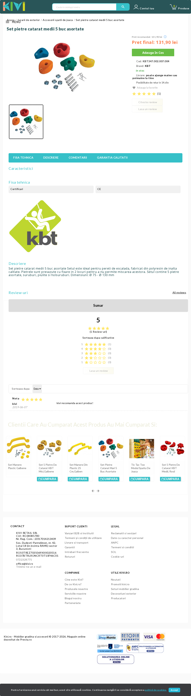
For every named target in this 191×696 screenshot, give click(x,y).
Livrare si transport (77, 542)
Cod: (139, 61)
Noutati (116, 579)
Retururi (70, 556)
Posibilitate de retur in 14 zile (152, 82)
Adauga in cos (153, 53)
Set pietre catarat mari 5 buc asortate (108, 468)
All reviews (179, 292)
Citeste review (147, 102)
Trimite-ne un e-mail (28, 566)
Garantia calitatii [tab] (112, 157)
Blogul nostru (73, 598)
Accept (174, 690)
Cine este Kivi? (74, 579)
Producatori (118, 598)
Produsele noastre (76, 588)
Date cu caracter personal (127, 537)
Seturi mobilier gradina (125, 588)
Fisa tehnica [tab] (23, 157)
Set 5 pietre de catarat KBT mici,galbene (48, 468)
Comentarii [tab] (78, 157)
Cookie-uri (117, 556)
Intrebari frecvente (77, 551)
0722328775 (24, 559)
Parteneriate (73, 602)
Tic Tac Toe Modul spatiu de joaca (140, 468)
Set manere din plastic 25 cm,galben (79, 468)
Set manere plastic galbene (17, 466)
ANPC (115, 542)
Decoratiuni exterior (123, 593)
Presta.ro (26, 639)
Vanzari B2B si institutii (79, 533)
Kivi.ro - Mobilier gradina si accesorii (26, 636)
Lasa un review (147, 109)
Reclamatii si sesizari (124, 533)
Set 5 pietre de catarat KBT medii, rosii (171, 468)
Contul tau (147, 8)
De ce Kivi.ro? (73, 584)
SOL (113, 551)
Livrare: (140, 75)
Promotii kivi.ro (120, 584)
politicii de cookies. (156, 690)
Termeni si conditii (122, 547)
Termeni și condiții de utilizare (83, 537)
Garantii (70, 547)
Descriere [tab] (51, 157)
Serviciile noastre (75, 593)
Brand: (140, 66)
